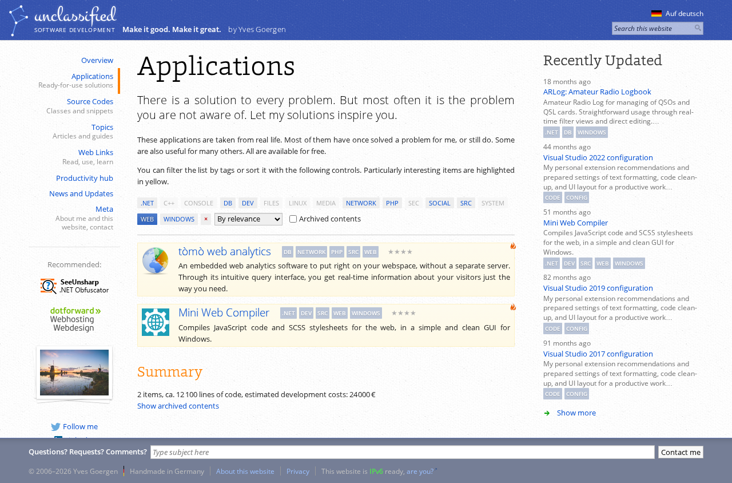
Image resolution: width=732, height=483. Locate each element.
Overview (97, 60)
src (466, 203)
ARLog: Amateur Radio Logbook (597, 91)
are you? (420, 471)
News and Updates (81, 193)
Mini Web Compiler (575, 222)
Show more (576, 412)
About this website (245, 471)
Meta (84, 217)
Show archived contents (178, 406)
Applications (75, 80)
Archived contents (330, 218)
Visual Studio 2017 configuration (598, 354)
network (361, 203)
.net (147, 203)
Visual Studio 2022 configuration (598, 157)
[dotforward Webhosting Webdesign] (74, 333)
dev (248, 203)
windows (179, 219)
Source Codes (79, 105)
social (440, 203)
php (392, 203)
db (228, 203)
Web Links (87, 156)
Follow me (80, 426)
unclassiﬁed (75, 15)
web (147, 219)
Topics (83, 131)
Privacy (298, 471)
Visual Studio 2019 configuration (598, 288)
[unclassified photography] (74, 392)
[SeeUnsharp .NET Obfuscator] (74, 296)
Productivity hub (84, 178)
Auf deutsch (684, 13)
